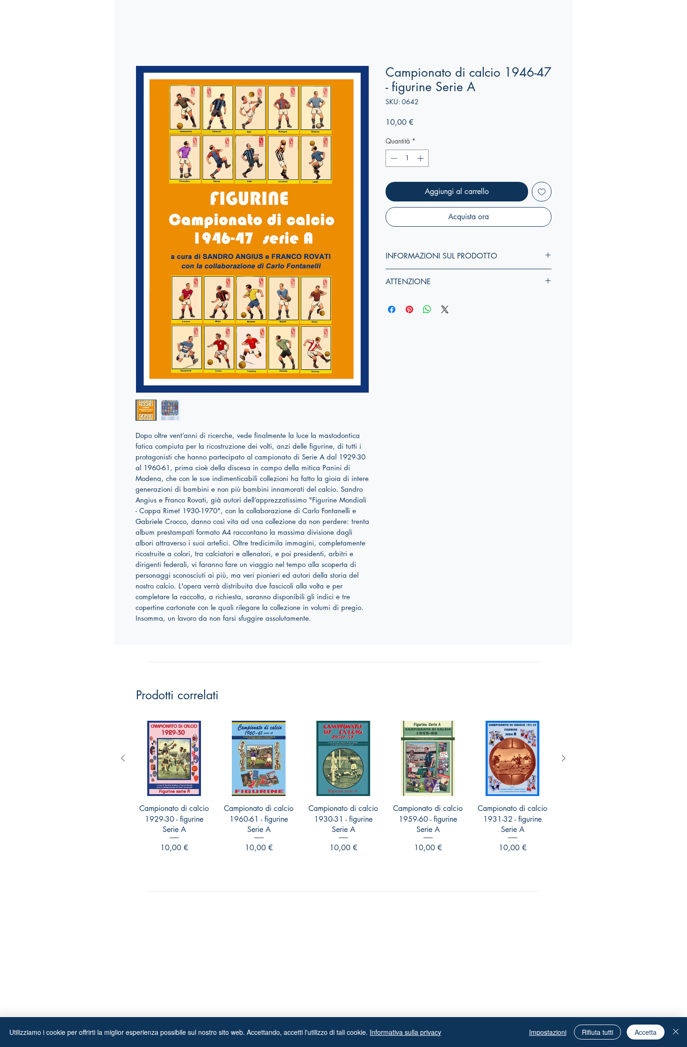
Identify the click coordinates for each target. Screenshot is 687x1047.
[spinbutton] (407, 158)
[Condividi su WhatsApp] (427, 309)
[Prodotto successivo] (563, 758)
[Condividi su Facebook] (391, 309)
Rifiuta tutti (597, 1032)
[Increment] (421, 158)
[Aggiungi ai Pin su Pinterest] (409, 309)
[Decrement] (393, 158)
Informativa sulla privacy (405, 1032)
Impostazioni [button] (547, 1032)
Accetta (646, 1032)
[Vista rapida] (174, 758)
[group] (343, 799)
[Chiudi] (675, 1032)
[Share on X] (445, 309)
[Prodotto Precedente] (123, 758)
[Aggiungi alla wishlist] (541, 191)
